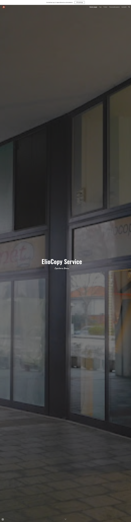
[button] (129, 7)
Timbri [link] (105, 7)
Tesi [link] (100, 7)
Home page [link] (93, 7)
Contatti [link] (124, 7)
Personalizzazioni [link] (114, 7)
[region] (65, 2)
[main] (62, 263)
